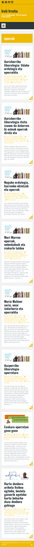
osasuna (19, 514)
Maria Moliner (22, 321)
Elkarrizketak (7, 79)
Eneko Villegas (18, 76)
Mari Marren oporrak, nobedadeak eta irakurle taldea (14, 242)
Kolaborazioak (15, 79)
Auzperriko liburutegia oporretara (11, 369)
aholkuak (9, 511)
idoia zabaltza (13, 437)
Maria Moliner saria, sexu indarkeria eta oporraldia (13, 306)
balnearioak (7, 512)
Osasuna (27, 509)
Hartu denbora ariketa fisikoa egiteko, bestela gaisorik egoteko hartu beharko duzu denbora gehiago (15, 494)
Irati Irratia (9, 11)
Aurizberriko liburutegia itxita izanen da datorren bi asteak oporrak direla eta (16, 125)
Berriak (23, 78)
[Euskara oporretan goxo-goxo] (17, 419)
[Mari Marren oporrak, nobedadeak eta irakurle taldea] (17, 229)
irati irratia (20, 512)
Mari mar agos (14, 81)
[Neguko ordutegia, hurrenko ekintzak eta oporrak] (17, 174)
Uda (24, 141)
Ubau (23, 514)
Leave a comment (16, 82)
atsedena (22, 511)
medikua (9, 514)
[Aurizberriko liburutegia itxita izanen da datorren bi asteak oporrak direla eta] (17, 110)
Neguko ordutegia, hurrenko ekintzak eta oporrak (16, 186)
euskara (7, 437)
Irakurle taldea (14, 256)
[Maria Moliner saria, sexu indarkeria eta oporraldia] (17, 293)
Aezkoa (26, 434)
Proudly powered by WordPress (10, 542)
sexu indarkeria (13, 322)
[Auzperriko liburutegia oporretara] (17, 357)
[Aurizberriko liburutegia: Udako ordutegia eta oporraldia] (17, 53)
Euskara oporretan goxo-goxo (16, 428)
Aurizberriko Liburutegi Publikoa (12, 78)
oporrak (20, 81)
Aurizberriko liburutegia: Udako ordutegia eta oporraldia (16, 67)
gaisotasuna (14, 512)
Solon (27, 542)
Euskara (17, 436)
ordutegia (25, 198)
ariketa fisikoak (16, 511)
